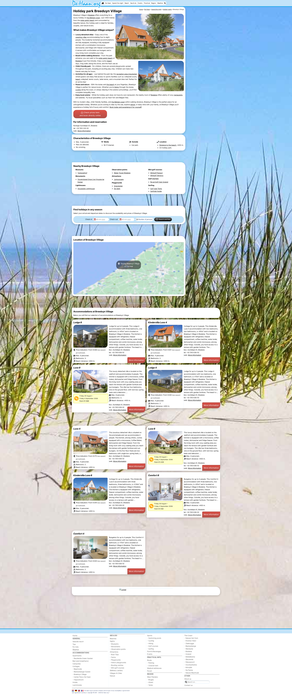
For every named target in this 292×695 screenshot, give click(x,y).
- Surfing (150, 649)
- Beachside (77, 669)
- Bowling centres (116, 665)
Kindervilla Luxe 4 (157, 322)
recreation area (126, 74)
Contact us (188, 685)
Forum (149, 671)
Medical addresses (154, 668)
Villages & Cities (116, 673)
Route (149, 660)
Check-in (89, 219)
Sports (149, 635)
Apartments (77, 656)
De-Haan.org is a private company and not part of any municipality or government (107, 690)
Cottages (76, 666)
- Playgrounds (115, 660)
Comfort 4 (78, 533)
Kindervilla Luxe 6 (82, 475)
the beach (110, 84)
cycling (78, 90)
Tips (74, 644)
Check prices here (90, 114)
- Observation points (118, 649)
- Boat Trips (114, 654)
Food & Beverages (154, 651)
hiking (116, 87)
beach (109, 61)
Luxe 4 (76, 428)
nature (132, 105)
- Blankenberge (190, 646)
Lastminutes (77, 685)
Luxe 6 (151, 428)
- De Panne (188, 670)
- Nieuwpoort (189, 662)
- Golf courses (152, 646)
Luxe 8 (76, 367)
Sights (112, 641)
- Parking (150, 663)
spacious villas (81, 37)
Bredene (91, 15)
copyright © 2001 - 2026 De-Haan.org (97, 692)
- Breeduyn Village (79, 674)
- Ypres (150, 685)
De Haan (108, 3)
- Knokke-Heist (190, 641)
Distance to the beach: (168, 145)
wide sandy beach (87, 20)
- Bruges (150, 680)
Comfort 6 (153, 475)
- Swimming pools (154, 638)
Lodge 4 (152, 367)
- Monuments (115, 646)
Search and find (164, 219)
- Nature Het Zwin (191, 638)
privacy (84, 692)
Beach (127, 3)
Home (75, 635)
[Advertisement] (203, 59)
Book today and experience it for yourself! (126, 107)
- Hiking (150, 643)
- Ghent (150, 682)
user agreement (76, 692)
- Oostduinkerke (190, 665)
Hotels (75, 682)
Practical (147, 3)
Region (153, 3)
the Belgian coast (93, 18)
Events (140, 3)
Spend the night (117, 3)
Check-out (114, 219)
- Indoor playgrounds (118, 662)
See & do (133, 3)
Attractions (114, 652)
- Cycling (150, 641)
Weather (160, 3)
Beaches (113, 639)
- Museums (114, 644)
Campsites (77, 664)
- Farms (113, 657)
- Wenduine (188, 649)
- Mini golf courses (117, 668)
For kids (76, 647)
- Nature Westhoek (191, 673)
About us (187, 679)
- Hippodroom (78, 680)
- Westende (188, 659)
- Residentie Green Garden (83, 658)
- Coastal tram (152, 666)
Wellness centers (116, 670)
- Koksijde (188, 667)
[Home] (102, 3)
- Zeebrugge (189, 643)
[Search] (165, 3)
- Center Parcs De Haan (82, 677)
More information (84, 131)
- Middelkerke (189, 657)
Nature (112, 676)
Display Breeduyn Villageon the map (129, 265)
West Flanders (152, 677)
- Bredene (188, 651)
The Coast (188, 635)
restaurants (178, 95)
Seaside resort (78, 641)
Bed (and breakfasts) (81, 661)
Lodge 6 (77, 322)
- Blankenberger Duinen (81, 672)
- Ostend (187, 654)
